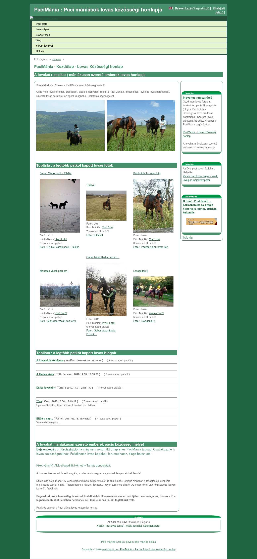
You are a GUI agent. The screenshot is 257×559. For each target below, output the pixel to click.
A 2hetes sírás (45, 374)
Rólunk (40, 51)
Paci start (41, 24)
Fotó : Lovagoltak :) (144, 321)
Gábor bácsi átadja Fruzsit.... (102, 257)
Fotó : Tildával (94, 235)
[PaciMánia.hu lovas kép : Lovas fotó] (153, 231)
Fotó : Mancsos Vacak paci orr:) (58, 321)
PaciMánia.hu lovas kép (146, 173)
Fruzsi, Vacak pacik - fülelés (55, 173)
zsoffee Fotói (156, 313)
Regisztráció (69, 449)
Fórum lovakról (44, 45)
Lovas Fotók (43, 35)
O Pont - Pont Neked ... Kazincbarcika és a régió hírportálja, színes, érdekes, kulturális (200, 206)
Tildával (90, 185)
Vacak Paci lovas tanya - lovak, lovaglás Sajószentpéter (200, 178)
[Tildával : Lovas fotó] (106, 220)
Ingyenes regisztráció (197, 97)
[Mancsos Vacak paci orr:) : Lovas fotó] (60, 305)
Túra (39, 401)
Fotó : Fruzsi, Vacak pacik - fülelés (59, 247)
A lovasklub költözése (49, 360)
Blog (38, 40)
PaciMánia (56, 59)
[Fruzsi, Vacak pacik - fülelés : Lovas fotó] (60, 231)
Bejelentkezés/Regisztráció (192, 8)
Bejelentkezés (46, 449)
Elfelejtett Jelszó (219, 10)
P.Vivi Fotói (108, 323)
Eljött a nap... (44, 418)
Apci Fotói (61, 239)
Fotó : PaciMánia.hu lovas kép (150, 247)
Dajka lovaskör (45, 387)
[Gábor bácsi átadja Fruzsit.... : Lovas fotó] (106, 315)
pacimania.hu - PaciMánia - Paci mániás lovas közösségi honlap (138, 549)
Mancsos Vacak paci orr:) (54, 271)
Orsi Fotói (107, 227)
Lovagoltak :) (140, 271)
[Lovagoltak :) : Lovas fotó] (153, 305)
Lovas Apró (42, 29)
